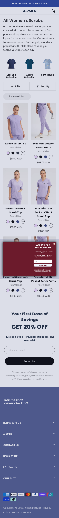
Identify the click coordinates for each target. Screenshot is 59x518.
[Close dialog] (54, 243)
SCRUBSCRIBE (43, 265)
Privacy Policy (44, 272)
